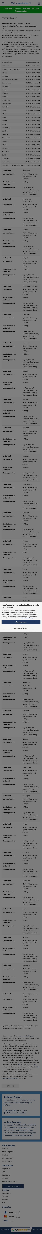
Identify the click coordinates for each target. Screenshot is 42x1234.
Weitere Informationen (21, 628)
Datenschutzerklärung (27, 618)
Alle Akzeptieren (21, 622)
